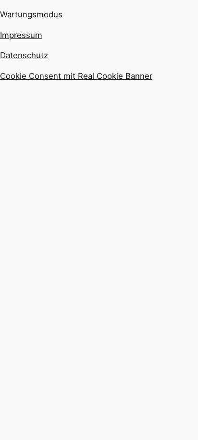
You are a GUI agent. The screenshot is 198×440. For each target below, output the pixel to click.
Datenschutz (24, 55)
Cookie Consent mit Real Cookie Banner (76, 76)
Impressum (21, 35)
